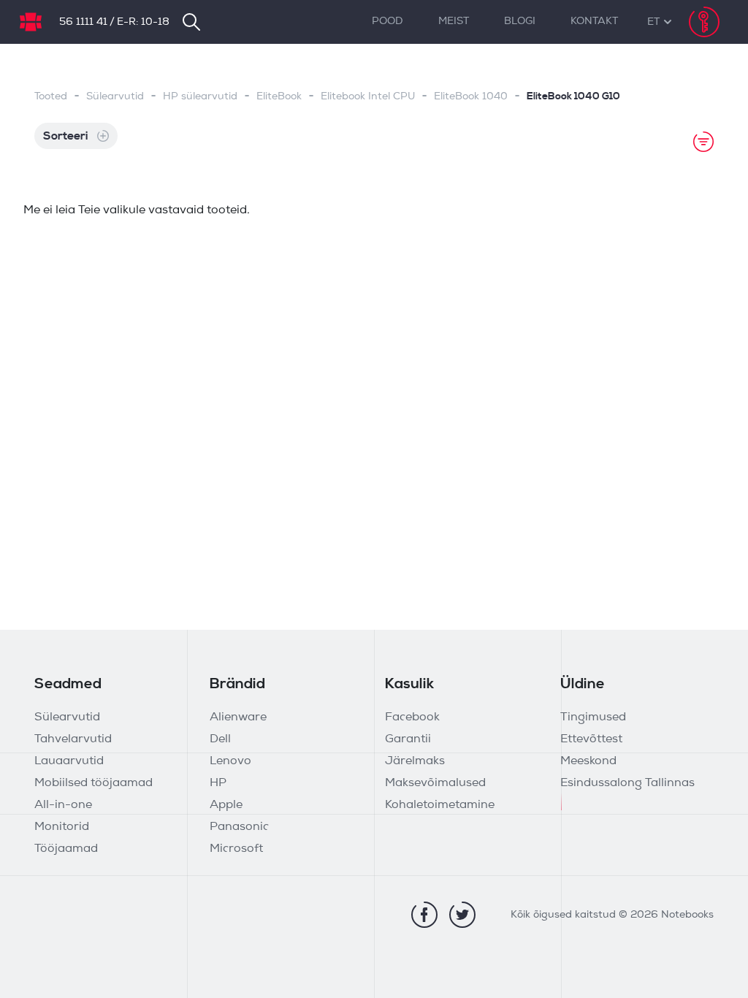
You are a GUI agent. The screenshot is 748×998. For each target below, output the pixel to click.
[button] (653, 22)
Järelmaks (415, 761)
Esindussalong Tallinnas (627, 783)
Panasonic (239, 827)
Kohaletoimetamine (440, 805)
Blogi (519, 21)
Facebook (412, 717)
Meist (453, 21)
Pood (387, 21)
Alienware (238, 717)
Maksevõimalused (435, 783)
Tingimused (593, 717)
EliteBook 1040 (471, 96)
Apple (226, 805)
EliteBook (279, 96)
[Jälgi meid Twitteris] (462, 915)
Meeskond (588, 761)
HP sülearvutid (200, 96)
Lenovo (230, 761)
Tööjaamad (66, 849)
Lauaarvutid (69, 761)
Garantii (408, 739)
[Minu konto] (704, 22)
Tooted (50, 96)
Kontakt (594, 21)
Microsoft (236, 849)
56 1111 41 (83, 22)
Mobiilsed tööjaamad (93, 783)
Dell (220, 739)
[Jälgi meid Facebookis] (424, 915)
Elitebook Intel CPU (368, 96)
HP (218, 783)
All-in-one (63, 805)
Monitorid (61, 827)
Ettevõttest (591, 739)
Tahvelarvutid (73, 739)
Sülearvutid (115, 96)
